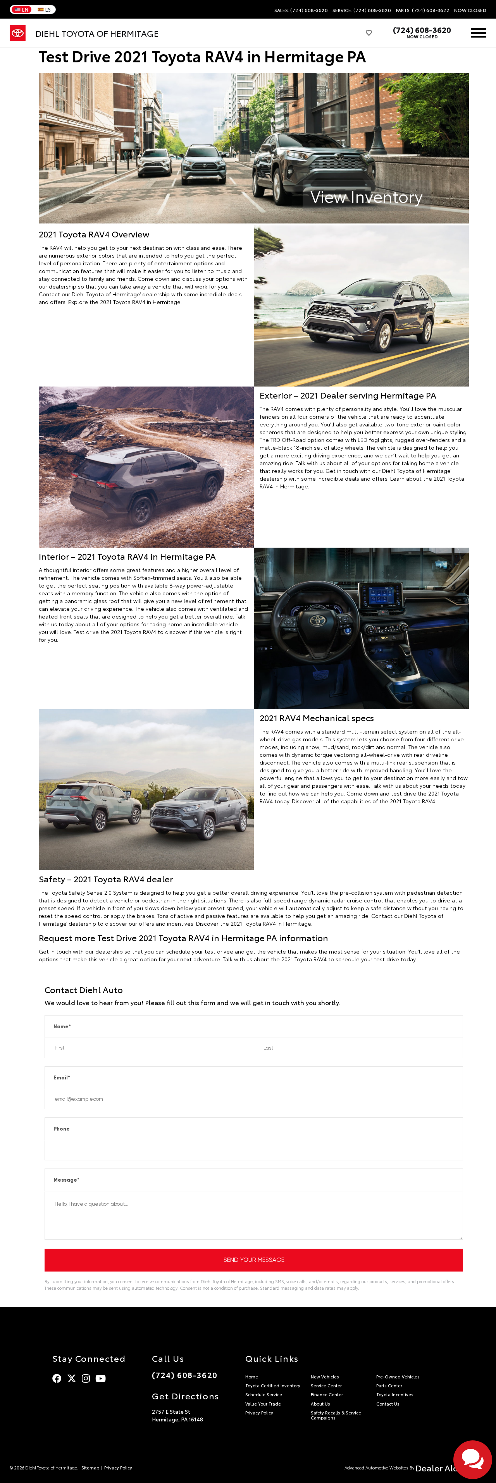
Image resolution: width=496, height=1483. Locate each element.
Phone (61, 1129)
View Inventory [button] (366, 195)
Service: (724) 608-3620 (361, 10)
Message (66, 1180)
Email (61, 1077)
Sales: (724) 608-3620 (301, 10)
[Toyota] (18, 33)
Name (62, 1026)
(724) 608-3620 (422, 29)
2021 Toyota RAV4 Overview (94, 233)
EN (25, 9)
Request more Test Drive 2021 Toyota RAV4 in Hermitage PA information (183, 937)
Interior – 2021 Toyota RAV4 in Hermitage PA (127, 556)
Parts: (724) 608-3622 (423, 10)
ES (48, 9)
